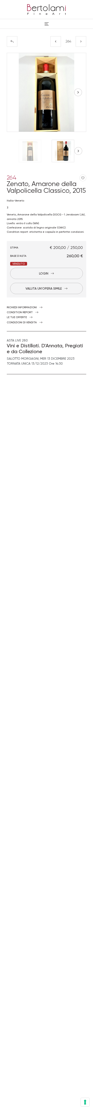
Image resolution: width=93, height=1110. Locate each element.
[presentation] (15, 92)
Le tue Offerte (17, 317)
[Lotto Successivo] (81, 41)
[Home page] (46, 8)
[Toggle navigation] (47, 24)
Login (43, 273)
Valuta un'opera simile (44, 288)
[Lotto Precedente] (55, 41)
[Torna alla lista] (12, 41)
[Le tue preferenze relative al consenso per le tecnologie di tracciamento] (85, 1102)
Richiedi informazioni (22, 307)
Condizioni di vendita (22, 322)
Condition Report (20, 312)
